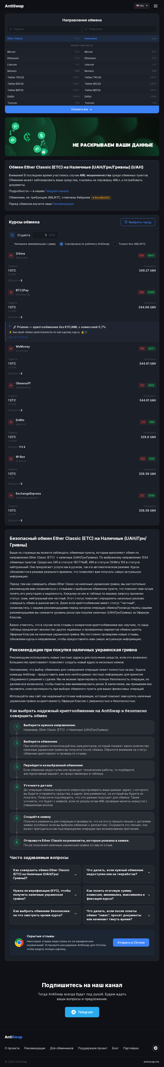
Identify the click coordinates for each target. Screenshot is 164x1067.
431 (141, 255)
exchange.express (27, 497)
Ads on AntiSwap (18, 337)
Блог (115, 1048)
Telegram (85, 1012)
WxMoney (23, 346)
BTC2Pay (22, 290)
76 (142, 385)
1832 (151, 385)
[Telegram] (155, 1048)
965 (152, 421)
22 (142, 495)
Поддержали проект (92, 1048)
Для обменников (61, 1048)
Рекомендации (63, 203)
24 (143, 421)
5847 (151, 255)
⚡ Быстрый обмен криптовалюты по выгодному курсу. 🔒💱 (48, 332)
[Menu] (155, 6)
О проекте (12, 1048)
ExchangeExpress (28, 493)
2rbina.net (21, 257)
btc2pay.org (23, 294)
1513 (151, 458)
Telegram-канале (57, 191)
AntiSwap (14, 6)
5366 (151, 292)
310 (141, 292)
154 (142, 348)
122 (143, 458)
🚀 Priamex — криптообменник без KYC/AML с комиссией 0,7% (59, 327)
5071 (151, 348)
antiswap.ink (151, 1061)
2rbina (20, 253)
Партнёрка (131, 1048)
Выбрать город (140, 222)
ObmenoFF (23, 383)
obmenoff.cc (23, 387)
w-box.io (21, 460)
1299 (151, 495)
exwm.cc (21, 424)
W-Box (20, 456)
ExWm (20, 420)
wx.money (22, 350)
